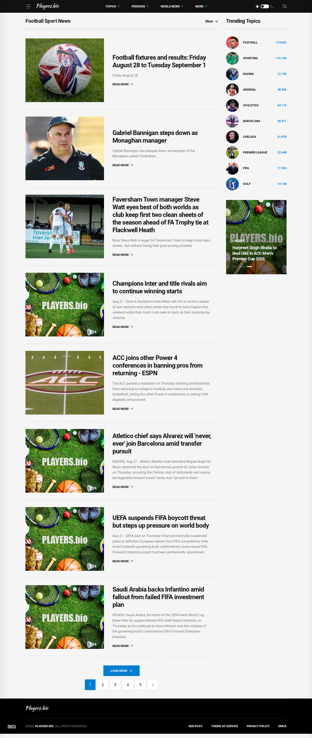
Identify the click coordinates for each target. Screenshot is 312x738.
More (199, 6)
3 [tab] (249, 266)
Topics (110, 6)
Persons (138, 6)
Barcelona (251, 121)
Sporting (250, 58)
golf (247, 184)
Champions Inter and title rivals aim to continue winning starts (159, 287)
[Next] (153, 684)
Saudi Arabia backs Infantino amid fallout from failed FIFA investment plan (158, 597)
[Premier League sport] (232, 152)
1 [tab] (235, 266)
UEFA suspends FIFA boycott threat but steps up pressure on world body (160, 521)
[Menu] (28, 6)
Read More (120, 84)
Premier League (255, 152)
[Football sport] (232, 42)
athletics (251, 105)
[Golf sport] (232, 184)
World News (170, 6)
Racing (248, 74)
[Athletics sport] (232, 105)
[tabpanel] (256, 237)
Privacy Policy (258, 726)
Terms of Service (224, 726)
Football (250, 42)
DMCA (282, 726)
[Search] (285, 6)
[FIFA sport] (232, 168)
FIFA (246, 168)
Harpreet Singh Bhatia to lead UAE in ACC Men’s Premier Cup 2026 (254, 253)
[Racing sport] (232, 74)
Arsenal (249, 89)
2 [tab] (242, 266)
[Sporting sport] (232, 58)
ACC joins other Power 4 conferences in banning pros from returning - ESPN (157, 365)
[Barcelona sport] (232, 121)
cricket (238, 240)
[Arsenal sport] (232, 89)
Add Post (195, 726)
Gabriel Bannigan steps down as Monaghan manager (155, 136)
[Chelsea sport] (232, 136)
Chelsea (249, 136)
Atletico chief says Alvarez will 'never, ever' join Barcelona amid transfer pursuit (161, 443)
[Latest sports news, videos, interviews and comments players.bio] (47, 6)
